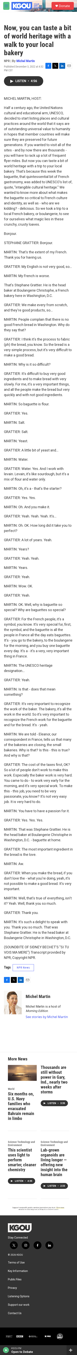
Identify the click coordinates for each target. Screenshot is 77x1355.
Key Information (18, 1271)
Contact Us (15, 1313)
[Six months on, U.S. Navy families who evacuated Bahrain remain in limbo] (22, 1073)
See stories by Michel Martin (47, 1017)
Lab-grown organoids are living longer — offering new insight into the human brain (54, 1162)
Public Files (15, 1279)
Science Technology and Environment (21, 1143)
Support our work (18, 1304)
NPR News (23, 967)
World (11, 1088)
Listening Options (18, 1296)
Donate (64, 6)
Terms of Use (16, 1262)
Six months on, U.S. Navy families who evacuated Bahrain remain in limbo (21, 1106)
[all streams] (72, 1350)
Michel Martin (25, 61)
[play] (6, 1350)
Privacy (12, 1287)
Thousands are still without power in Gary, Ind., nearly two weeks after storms (54, 1079)
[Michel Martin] (13, 1002)
